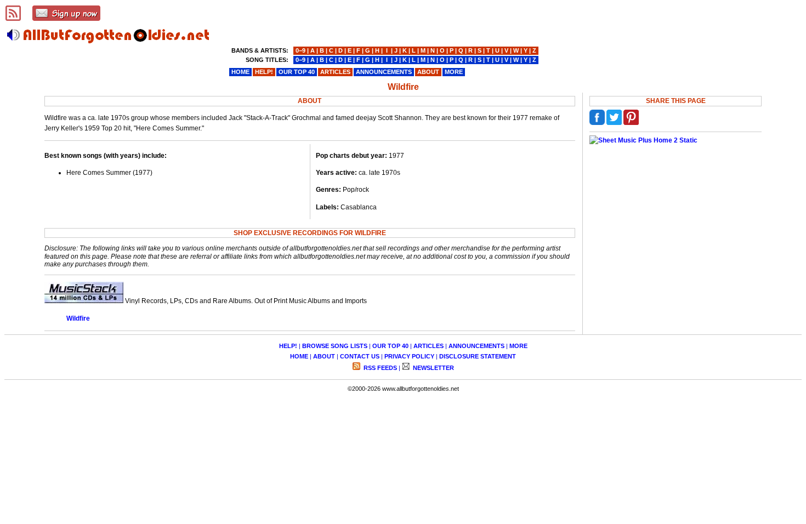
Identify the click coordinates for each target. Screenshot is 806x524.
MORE (518, 346)
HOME (299, 356)
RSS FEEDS (379, 367)
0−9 (300, 50)
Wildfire (78, 318)
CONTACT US (359, 356)
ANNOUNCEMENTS (476, 346)
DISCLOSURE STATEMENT (477, 356)
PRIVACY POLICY (409, 356)
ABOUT (324, 356)
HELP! (288, 346)
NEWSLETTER (432, 367)
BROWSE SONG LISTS (334, 346)
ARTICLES (428, 346)
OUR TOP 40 (390, 346)
